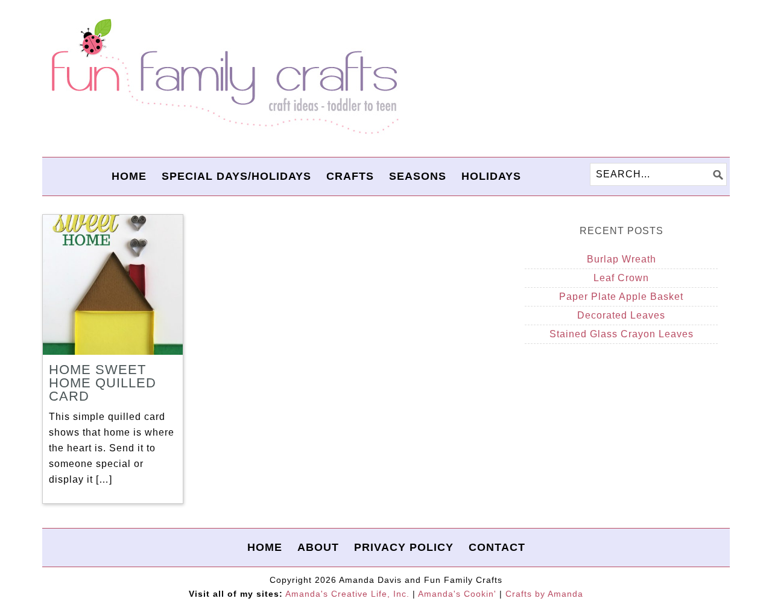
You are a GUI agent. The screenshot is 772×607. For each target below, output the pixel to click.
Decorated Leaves (621, 315)
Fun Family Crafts (223, 77)
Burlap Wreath (621, 259)
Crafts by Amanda (544, 594)
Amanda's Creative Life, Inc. (347, 594)
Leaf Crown (621, 278)
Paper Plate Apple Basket (621, 296)
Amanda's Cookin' (457, 594)
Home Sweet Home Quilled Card (102, 383)
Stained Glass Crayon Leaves (621, 334)
